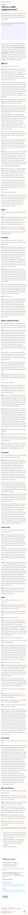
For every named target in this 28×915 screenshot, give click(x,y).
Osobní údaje (4, 908)
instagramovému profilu (19, 47)
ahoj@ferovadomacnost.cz (6, 912)
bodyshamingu (4, 52)
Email (3, 888)
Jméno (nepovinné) (6, 882)
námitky (16, 874)
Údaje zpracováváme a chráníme (10, 872)
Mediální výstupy (11, 908)
